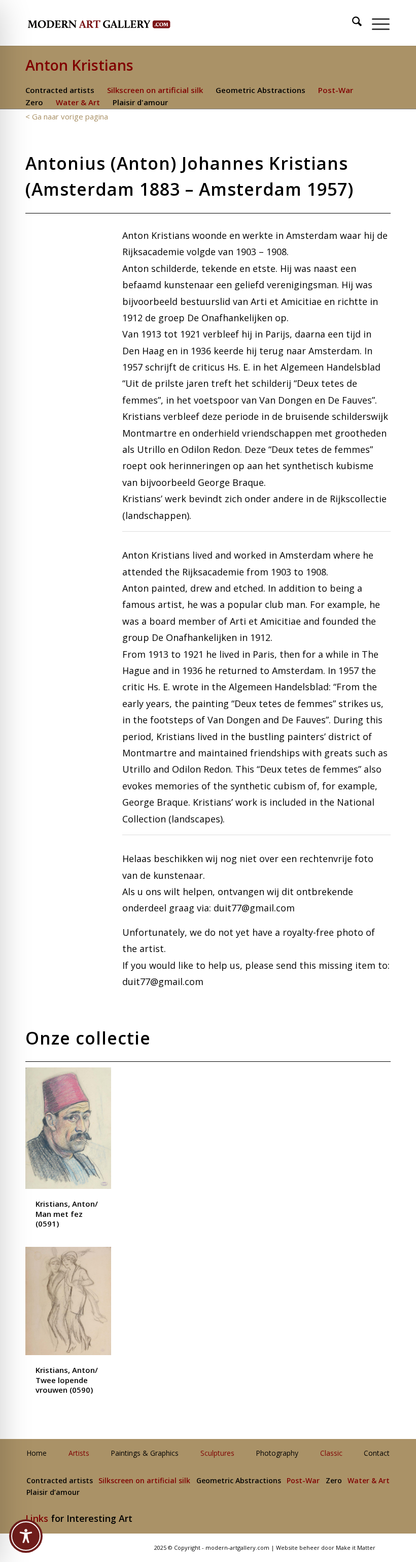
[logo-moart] (125, 23)
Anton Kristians (79, 65)
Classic (331, 1453)
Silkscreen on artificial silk (155, 90)
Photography (277, 1453)
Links (36, 1518)
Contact (377, 1453)
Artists (78, 1453)
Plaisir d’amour (53, 1492)
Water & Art (78, 102)
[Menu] (376, 23)
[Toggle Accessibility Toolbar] (26, 1536)
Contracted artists (59, 90)
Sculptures (217, 1453)
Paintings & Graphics (145, 1453)
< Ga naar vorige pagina (66, 116)
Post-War (335, 90)
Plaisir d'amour (140, 102)
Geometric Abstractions (260, 90)
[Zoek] (352, 23)
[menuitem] (352, 23)
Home (36, 1453)
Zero (34, 102)
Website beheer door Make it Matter (325, 1547)
